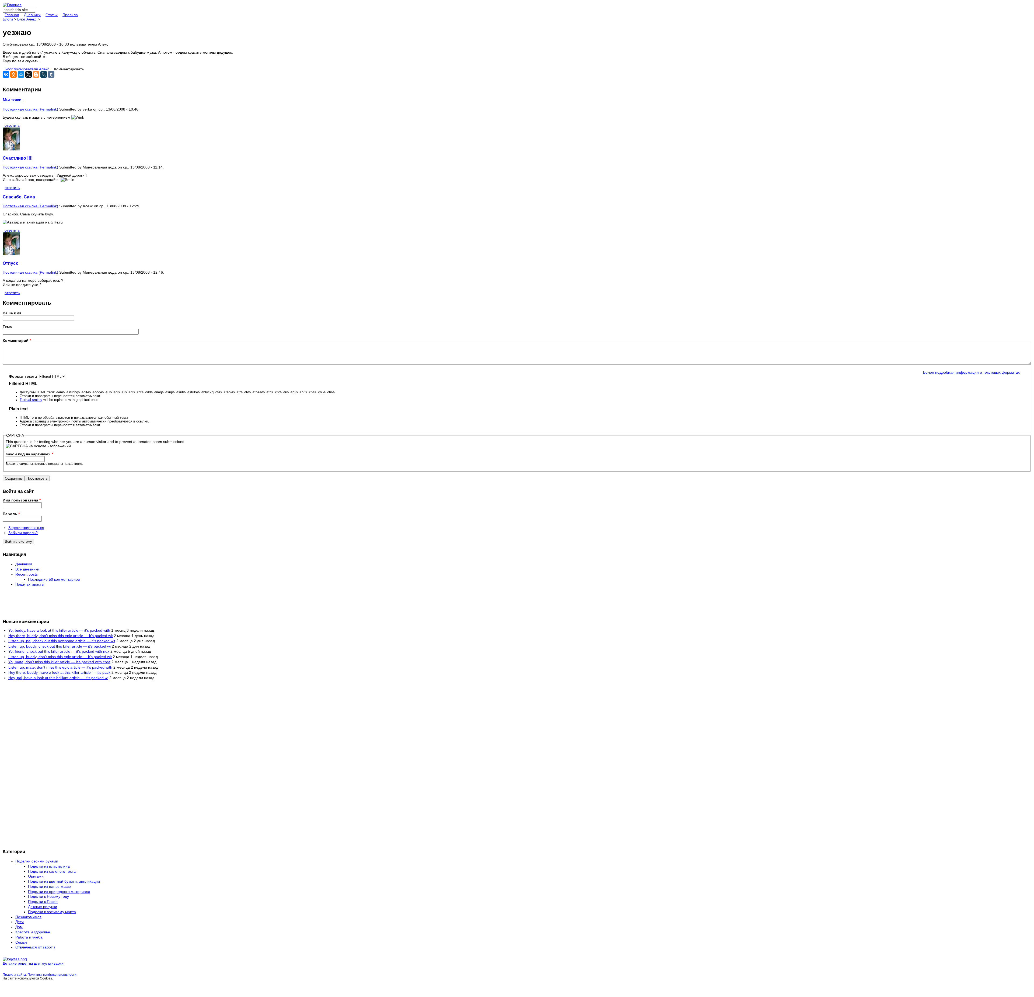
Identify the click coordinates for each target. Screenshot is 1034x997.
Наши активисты (29, 584)
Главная (12, 15)
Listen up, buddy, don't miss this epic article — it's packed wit (60, 657)
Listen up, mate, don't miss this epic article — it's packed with (60, 667)
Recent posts (26, 574)
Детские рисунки (42, 907)
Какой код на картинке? (29, 454)
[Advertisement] (24, 602)
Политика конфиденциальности (51, 975)
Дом (19, 927)
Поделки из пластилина (49, 866)
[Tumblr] (51, 74)
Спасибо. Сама (19, 196)
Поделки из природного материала (59, 891)
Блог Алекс (27, 19)
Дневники (32, 15)
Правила (70, 15)
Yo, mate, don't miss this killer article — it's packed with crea (59, 662)
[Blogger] (36, 74)
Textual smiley (31, 400)
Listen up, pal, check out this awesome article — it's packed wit (61, 641)
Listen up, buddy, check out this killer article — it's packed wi (59, 646)
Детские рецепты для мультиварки (33, 963)
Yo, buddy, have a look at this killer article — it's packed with (59, 630)
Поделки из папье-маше (49, 886)
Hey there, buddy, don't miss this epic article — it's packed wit (60, 636)
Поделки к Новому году (48, 896)
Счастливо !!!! (18, 158)
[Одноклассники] (13, 74)
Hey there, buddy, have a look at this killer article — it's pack (59, 672)
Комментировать (69, 69)
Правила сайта (14, 975)
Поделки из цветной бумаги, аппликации (64, 881)
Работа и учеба (29, 937)
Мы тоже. (12, 99)
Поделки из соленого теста (52, 871)
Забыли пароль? (23, 533)
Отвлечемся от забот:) (35, 947)
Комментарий (17, 340)
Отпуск (10, 263)
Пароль (11, 514)
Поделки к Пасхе (43, 901)
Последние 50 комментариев (54, 579)
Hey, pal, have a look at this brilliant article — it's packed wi (58, 678)
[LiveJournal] (43, 74)
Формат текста (23, 376)
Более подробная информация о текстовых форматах (971, 372)
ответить (12, 125)
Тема (7, 327)
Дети (19, 922)
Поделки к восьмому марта (52, 912)
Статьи (52, 15)
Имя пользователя (22, 500)
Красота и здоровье (32, 932)
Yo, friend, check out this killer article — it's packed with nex (58, 651)
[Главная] (12, 5)
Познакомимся (28, 917)
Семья (21, 942)
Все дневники (27, 569)
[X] (28, 74)
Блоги (8, 19)
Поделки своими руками (36, 861)
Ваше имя (12, 313)
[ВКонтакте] (6, 74)
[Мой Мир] (21, 74)
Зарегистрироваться (26, 527)
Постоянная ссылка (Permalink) (30, 109)
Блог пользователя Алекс (27, 69)
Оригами (36, 876)
